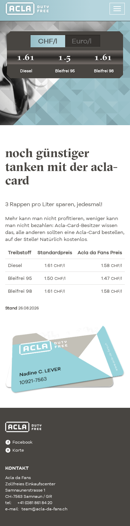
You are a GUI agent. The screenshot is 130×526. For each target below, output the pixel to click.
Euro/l (82, 41)
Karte (18, 450)
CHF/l (47, 41)
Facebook (22, 442)
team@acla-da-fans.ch (38, 508)
